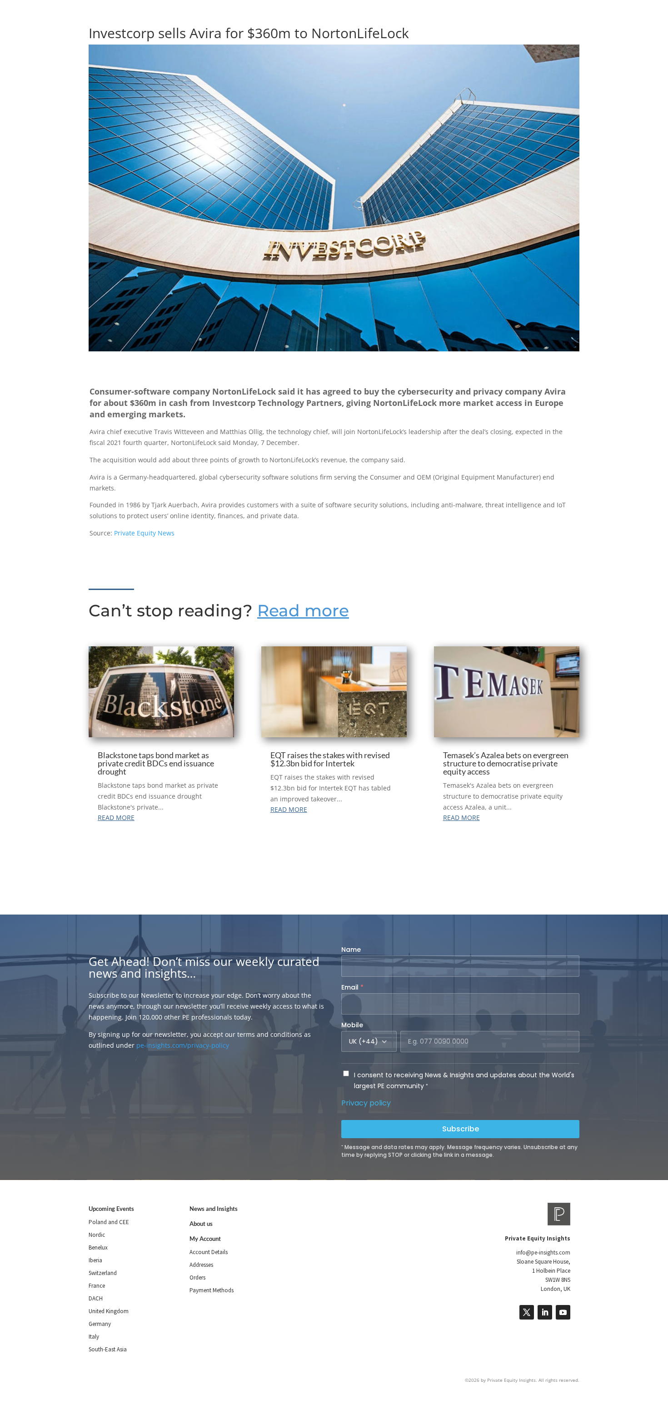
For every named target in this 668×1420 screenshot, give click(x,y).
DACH (96, 1298)
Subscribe (460, 1129)
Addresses (201, 1265)
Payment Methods (211, 1290)
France (97, 1286)
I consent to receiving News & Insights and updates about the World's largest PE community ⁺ (464, 1080)
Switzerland (103, 1273)
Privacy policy (366, 1103)
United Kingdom (109, 1311)
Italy (94, 1336)
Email (352, 987)
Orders (197, 1277)
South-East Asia (108, 1349)
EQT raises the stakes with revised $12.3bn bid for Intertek (330, 759)
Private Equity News (144, 533)
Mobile (352, 1025)
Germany (100, 1324)
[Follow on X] (526, 1312)
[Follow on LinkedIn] (545, 1312)
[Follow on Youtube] (563, 1312)
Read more (303, 610)
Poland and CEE (109, 1222)
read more (116, 817)
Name (351, 949)
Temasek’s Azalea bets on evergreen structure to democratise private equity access (505, 763)
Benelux (98, 1247)
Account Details (208, 1252)
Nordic (97, 1235)
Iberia (95, 1260)
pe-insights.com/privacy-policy (182, 1045)
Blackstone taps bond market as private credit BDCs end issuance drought (156, 763)
